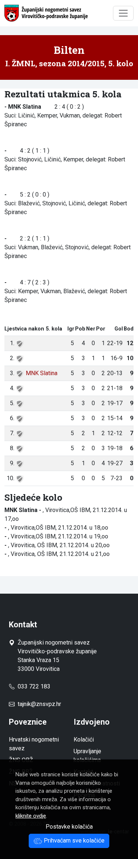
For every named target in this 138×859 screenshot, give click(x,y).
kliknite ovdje (30, 816)
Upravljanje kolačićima (87, 755)
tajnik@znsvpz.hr (39, 704)
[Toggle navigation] (123, 13)
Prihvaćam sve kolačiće (73, 840)
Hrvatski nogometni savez (34, 744)
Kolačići (84, 739)
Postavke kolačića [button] (69, 826)
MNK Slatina (41, 373)
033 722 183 (32, 686)
